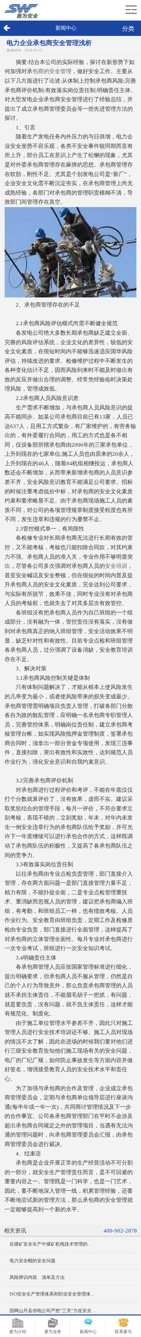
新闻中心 (88, 1331)
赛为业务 (52, 1331)
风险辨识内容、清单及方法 (37, 1277)
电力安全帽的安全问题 (32, 1260)
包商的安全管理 (51, 71)
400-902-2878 (120, 1231)
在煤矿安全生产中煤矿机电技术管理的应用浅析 (53, 1244)
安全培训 (116, 566)
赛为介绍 (17, 1331)
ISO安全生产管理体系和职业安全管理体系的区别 (53, 1294)
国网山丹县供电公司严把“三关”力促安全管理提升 (53, 1310)
